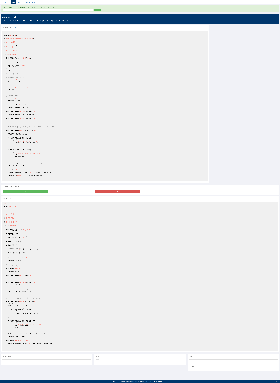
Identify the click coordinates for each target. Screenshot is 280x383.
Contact (33, 2)
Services (28, 2)
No (117, 191)
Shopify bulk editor (148, 381)
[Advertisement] (223, 35)
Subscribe (97, 10)
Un (3, 2)
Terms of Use (134, 381)
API (23, 2)
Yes (26, 191)
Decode (13, 2)
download (15, 27)
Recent (19, 2)
